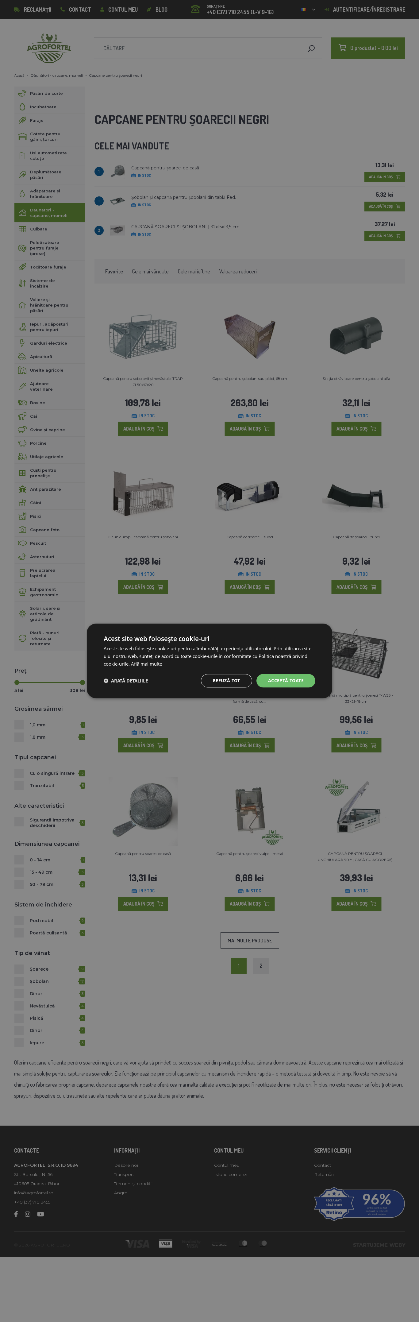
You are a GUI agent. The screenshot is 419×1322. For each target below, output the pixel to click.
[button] (126, 680)
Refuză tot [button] (226, 680)
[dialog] (209, 661)
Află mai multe (146, 664)
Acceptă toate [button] (286, 680)
